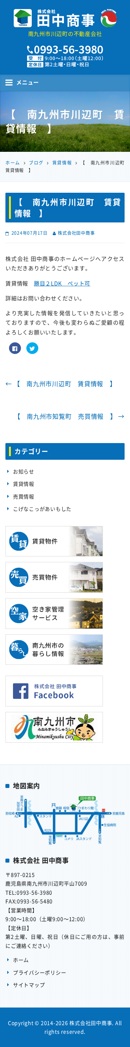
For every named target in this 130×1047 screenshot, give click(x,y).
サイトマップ (29, 984)
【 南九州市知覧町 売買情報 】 (69, 416)
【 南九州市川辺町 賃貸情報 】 (60, 383)
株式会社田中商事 (76, 233)
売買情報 (23, 496)
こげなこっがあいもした (42, 508)
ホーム (21, 959)
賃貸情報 (23, 483)
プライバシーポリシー (39, 972)
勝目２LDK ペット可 (62, 283)
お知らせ (23, 471)
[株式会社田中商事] (65, 18)
